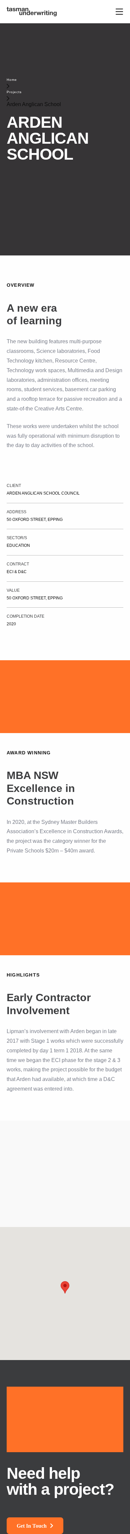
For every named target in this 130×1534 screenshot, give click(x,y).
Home (12, 79)
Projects (14, 92)
